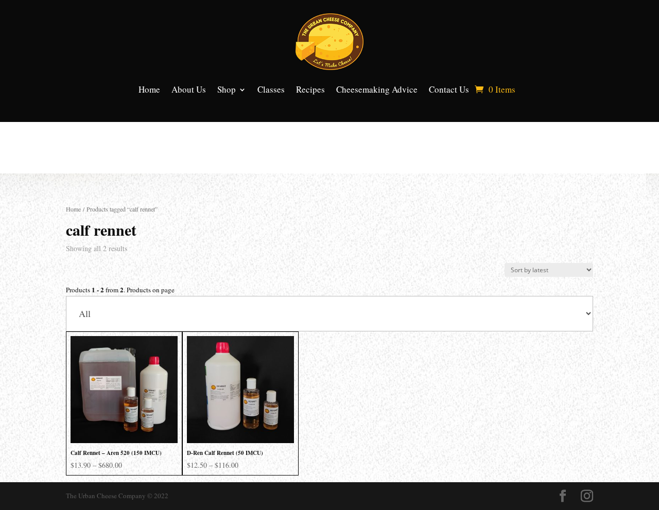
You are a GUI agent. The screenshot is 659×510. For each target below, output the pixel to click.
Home (149, 89)
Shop (226, 89)
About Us (188, 89)
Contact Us (449, 89)
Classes (271, 89)
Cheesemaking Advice (377, 89)
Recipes (310, 89)
